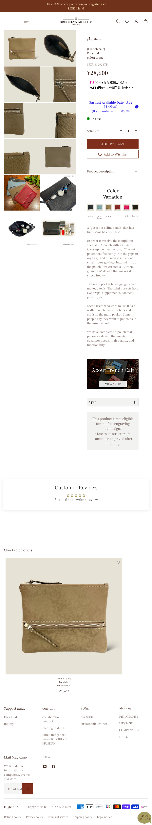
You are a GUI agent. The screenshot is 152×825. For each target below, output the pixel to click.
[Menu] (25, 21)
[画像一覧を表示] (146, 30)
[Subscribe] (27, 788)
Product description (100, 171)
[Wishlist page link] (127, 21)
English (9, 807)
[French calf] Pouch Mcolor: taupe (64, 682)
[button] (137, 107)
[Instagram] (44, 766)
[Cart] (145, 21)
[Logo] (76, 21)
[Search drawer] (118, 21)
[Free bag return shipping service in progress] (70, 6)
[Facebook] (53, 766)
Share (97, 39)
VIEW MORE (113, 384)
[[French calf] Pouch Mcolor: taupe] (64, 616)
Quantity (93, 130)
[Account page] (136, 21)
